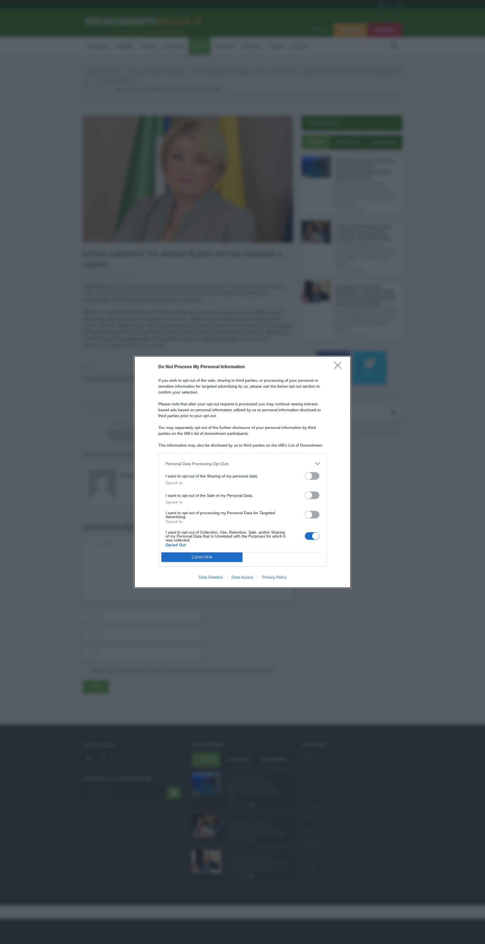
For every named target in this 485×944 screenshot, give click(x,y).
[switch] (312, 476)
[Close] (339, 367)
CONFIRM (202, 557)
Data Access (242, 577)
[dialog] (242, 472)
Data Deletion (211, 577)
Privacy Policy (274, 577)
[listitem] (242, 464)
